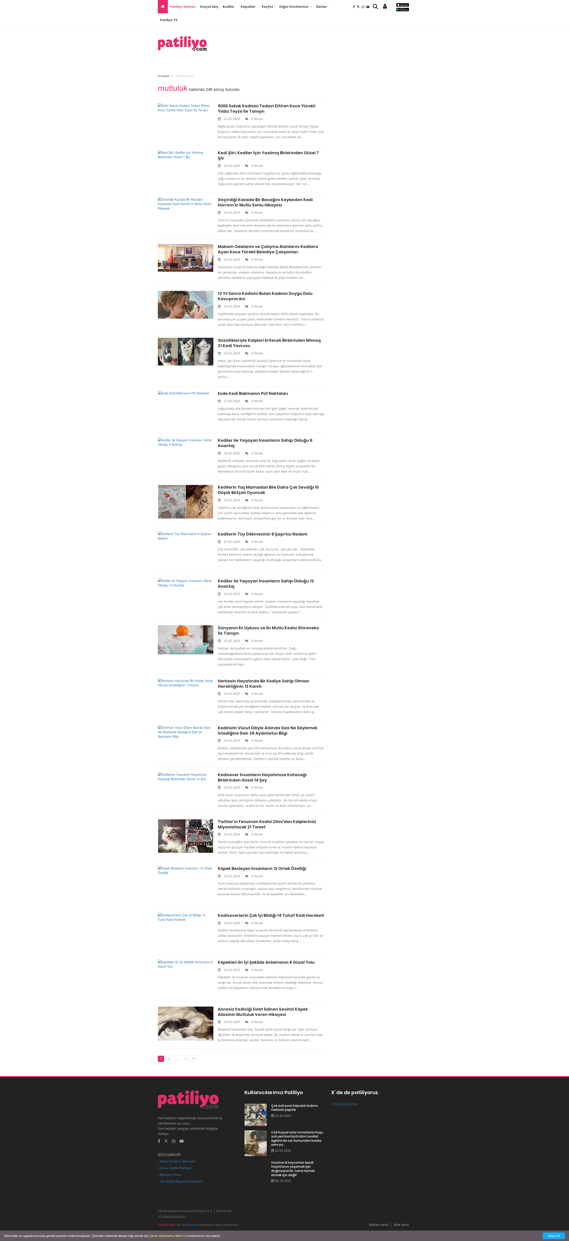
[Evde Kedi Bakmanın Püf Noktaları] (185, 393)
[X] (359, 6)
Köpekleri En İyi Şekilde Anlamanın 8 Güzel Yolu (266, 962)
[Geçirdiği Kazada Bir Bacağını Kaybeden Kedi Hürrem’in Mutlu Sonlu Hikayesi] (185, 203)
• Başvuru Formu (170, 1174)
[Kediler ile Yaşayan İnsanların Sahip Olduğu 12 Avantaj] (185, 582)
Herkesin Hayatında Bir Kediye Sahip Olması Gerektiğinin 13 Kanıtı (263, 683)
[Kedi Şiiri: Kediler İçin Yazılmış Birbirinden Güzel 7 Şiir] (185, 154)
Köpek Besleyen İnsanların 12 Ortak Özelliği (262, 868)
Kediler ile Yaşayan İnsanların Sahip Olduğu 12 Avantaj (266, 583)
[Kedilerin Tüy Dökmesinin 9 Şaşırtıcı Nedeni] (185, 536)
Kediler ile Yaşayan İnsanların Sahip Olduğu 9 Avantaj (265, 443)
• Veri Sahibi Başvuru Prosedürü (180, 1181)
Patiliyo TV (169, 20)
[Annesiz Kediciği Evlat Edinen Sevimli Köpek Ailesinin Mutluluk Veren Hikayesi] (185, 1024)
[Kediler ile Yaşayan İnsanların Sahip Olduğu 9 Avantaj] (185, 442)
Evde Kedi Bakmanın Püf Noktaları (253, 393)
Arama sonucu (185, 76)
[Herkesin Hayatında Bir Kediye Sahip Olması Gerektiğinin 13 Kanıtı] (185, 682)
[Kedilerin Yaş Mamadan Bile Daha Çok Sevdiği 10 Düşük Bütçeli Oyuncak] (185, 502)
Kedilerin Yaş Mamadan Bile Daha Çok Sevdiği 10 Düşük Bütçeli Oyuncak (268, 490)
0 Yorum (256, 119)
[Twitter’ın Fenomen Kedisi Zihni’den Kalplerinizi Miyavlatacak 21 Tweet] (185, 836)
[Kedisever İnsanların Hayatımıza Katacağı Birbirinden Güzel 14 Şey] (185, 776)
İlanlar (321, 6)
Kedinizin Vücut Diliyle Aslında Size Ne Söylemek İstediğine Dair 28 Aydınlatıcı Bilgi (267, 730)
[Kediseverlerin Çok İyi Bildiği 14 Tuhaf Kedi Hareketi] (185, 917)
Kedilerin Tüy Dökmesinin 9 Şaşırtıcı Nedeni (262, 534)
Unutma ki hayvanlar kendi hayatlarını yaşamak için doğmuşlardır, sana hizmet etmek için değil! (293, 1169)
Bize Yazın (401, 1225)
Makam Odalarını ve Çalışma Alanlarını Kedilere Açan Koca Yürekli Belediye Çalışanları (268, 249)
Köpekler (248, 6)
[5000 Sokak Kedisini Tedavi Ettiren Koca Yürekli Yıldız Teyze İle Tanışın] (185, 107)
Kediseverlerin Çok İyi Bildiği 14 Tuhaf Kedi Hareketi (271, 915)
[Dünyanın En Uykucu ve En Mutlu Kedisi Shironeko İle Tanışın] (185, 639)
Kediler (228, 6)
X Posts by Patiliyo (344, 1104)
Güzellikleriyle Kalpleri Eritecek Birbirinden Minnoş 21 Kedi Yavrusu (269, 343)
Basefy (192, 1225)
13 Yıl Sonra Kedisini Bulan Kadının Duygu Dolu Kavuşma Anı (265, 296)
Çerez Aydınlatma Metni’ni (168, 1235)
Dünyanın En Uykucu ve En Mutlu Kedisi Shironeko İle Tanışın (268, 630)
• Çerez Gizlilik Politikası (174, 1168)
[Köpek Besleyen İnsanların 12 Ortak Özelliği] (185, 870)
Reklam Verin (379, 1225)
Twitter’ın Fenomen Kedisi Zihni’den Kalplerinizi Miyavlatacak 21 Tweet (267, 824)
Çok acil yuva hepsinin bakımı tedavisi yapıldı (294, 1108)
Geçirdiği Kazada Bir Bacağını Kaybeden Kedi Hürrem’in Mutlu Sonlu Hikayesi (265, 202)
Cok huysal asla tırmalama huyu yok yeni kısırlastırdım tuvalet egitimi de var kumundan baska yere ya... (297, 1138)
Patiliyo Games (182, 6)
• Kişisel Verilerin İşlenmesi (176, 1161)
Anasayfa (163, 76)
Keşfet (267, 6)
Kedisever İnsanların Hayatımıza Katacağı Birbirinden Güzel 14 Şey (262, 777)
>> (194, 1058)
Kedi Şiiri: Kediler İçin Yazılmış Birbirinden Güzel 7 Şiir (268, 155)
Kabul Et (554, 1235)
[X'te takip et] (166, 1140)
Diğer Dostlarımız (293, 6)
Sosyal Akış (209, 6)
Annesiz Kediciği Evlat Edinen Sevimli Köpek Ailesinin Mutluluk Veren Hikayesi (263, 1012)
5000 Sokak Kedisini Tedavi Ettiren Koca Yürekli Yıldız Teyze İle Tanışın (266, 108)
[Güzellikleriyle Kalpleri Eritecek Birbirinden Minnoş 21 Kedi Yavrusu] (185, 352)
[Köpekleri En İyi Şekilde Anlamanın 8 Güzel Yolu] (185, 964)
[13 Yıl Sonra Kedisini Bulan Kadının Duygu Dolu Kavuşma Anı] (185, 305)
